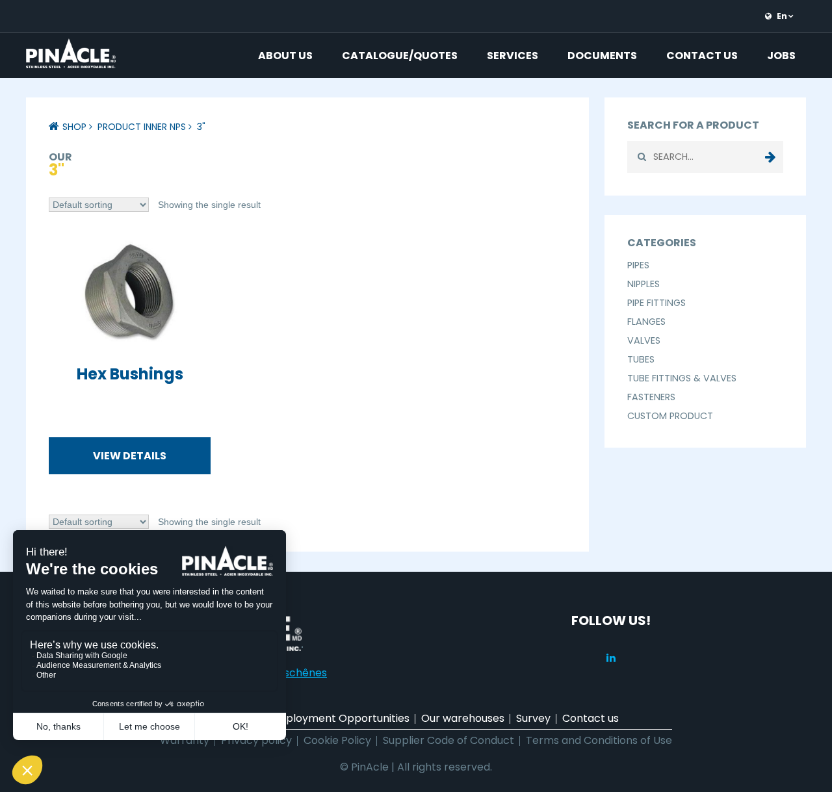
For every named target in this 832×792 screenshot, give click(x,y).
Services (512, 55)
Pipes (638, 265)
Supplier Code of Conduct (448, 740)
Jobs (781, 55)
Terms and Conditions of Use (599, 740)
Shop (74, 126)
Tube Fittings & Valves (681, 378)
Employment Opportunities (340, 718)
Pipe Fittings (656, 302)
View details (129, 455)
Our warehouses (462, 718)
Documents (602, 55)
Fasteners (651, 396)
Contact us (702, 55)
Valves (643, 340)
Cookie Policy (337, 740)
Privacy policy (256, 740)
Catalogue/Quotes (400, 55)
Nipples (643, 283)
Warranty (184, 740)
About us (285, 55)
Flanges (646, 321)
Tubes (641, 359)
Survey (533, 718)
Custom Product (670, 415)
